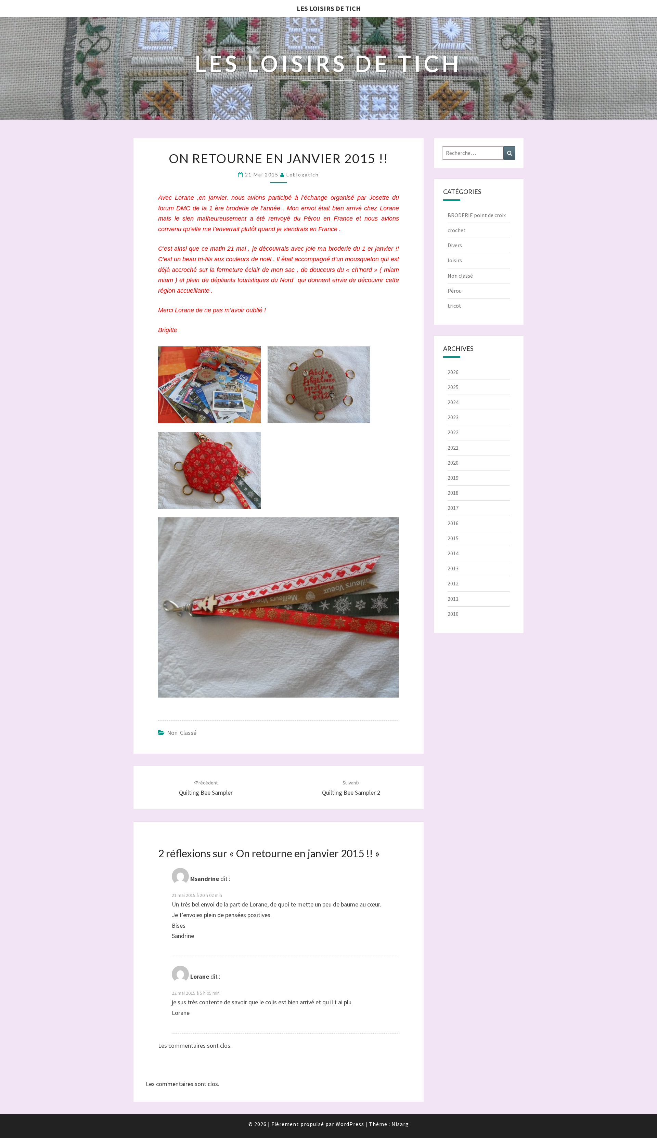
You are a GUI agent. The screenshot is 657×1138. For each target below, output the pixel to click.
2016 (453, 523)
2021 (453, 447)
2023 (453, 417)
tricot (454, 305)
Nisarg (400, 1124)
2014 (453, 553)
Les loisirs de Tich (329, 8)
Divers (455, 245)
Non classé (181, 733)
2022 (453, 432)
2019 (453, 477)
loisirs (455, 260)
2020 (453, 462)
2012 (453, 583)
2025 (453, 387)
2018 (453, 492)
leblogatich (302, 174)
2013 (453, 568)
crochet (457, 230)
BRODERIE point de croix (477, 215)
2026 (453, 372)
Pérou (455, 290)
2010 (453, 613)
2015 (453, 538)
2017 (453, 507)
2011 (453, 598)
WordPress (350, 1124)
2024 (453, 402)
